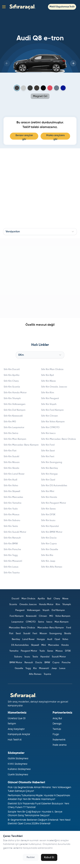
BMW (47, 662)
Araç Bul (57, 718)
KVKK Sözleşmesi (17, 764)
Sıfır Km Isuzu (48, 520)
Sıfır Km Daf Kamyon (14, 410)
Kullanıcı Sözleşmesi (19, 769)
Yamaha (13, 651)
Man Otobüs (28, 599)
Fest (35, 633)
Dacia (38, 662)
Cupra (55, 662)
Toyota (47, 674)
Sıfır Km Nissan (12, 462)
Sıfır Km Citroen (49, 416)
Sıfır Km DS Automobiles (54, 485)
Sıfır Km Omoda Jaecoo (54, 387)
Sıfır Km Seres (48, 509)
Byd (49, 599)
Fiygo (56, 734)
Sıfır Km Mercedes (13, 497)
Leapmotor (17, 622)
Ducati (15, 599)
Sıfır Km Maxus (11, 515)
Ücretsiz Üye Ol (16, 718)
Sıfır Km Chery (11, 381)
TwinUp (57, 729)
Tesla (35, 657)
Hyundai (45, 657)
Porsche (66, 662)
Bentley (16, 639)
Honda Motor (46, 604)
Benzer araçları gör (24, 137)
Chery (57, 599)
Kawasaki (31, 616)
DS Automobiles (20, 645)
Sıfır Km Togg (11, 555)
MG (51, 616)
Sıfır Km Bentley (49, 468)
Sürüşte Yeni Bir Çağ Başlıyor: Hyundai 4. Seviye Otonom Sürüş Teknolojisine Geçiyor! (35, 814)
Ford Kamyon (17, 616)
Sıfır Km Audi (10, 480)
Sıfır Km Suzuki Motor (15, 532)
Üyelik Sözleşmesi (18, 774)
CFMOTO (31, 622)
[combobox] (40, 231)
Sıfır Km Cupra (49, 544)
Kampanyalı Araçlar (19, 734)
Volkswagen (33, 610)
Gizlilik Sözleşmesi (18, 758)
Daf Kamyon (58, 610)
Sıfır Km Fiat (10, 451)
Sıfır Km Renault (12, 538)
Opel (57, 639)
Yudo (42, 651)
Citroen (43, 616)
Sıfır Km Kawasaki (13, 416)
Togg (28, 668)
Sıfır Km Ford (48, 445)
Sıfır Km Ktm (47, 393)
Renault (28, 662)
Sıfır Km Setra (11, 433)
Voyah (46, 610)
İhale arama (59, 745)
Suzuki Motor (59, 657)
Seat (18, 633)
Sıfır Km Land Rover (14, 474)
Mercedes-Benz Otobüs (22, 628)
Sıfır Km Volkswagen (14, 404)
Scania (13, 604)
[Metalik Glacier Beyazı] (23, 87)
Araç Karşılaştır (16, 729)
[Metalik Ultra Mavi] (63, 87)
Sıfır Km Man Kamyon (15, 439)
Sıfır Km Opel (48, 480)
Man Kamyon (62, 622)
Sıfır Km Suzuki (11, 456)
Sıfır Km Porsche (12, 549)
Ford (68, 628)
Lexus (62, 668)
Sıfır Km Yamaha (12, 503)
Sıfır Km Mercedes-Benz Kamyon (21, 445)
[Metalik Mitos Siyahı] (43, 87)
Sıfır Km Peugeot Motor (53, 503)
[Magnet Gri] (17, 88)
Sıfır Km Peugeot (50, 398)
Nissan (43, 633)
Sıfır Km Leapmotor (14, 427)
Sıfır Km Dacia (49, 538)
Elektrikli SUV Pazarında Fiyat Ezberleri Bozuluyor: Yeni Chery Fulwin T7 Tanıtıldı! (38, 805)
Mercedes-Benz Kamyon (50, 628)
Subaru (18, 657)
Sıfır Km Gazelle (49, 549)
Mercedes (53, 645)
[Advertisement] (40, 278)
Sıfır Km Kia (47, 555)
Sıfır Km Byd (47, 375)
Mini (43, 645)
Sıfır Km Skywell (12, 491)
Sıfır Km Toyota (12, 573)
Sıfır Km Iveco (48, 433)
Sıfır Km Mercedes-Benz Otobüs (58, 439)
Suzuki (26, 633)
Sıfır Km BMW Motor (51, 532)
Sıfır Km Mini (47, 491)
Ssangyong (55, 633)
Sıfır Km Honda (49, 497)
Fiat (11, 633)
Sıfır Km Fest (47, 456)
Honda (65, 645)
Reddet (31, 857)
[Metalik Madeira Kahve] (36, 87)
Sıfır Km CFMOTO (50, 427)
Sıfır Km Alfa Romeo (51, 567)
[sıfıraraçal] (21, 6)
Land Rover (28, 639)
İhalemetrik (59, 740)
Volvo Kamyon (62, 616)
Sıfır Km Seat (48, 451)
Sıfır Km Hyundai (50, 526)
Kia (35, 668)
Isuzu (27, 657)
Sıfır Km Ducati (12, 369)
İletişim (12, 723)
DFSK (68, 651)
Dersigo (57, 723)
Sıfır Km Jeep (48, 561)
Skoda (67, 633)
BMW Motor (16, 662)
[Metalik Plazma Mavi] (56, 87)
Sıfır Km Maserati (13, 561)
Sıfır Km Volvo (11, 485)
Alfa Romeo (35, 674)
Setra (41, 622)
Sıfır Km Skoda (11, 468)
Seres (50, 651)
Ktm (58, 604)
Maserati (44, 668)
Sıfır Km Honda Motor (15, 393)
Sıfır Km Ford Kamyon (52, 410)
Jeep (54, 668)
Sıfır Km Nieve (48, 381)
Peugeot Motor (29, 651)
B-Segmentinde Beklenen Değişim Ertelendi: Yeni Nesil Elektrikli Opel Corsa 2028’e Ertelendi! (39, 822)
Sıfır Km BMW (11, 544)
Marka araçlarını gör (55, 137)
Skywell (35, 645)
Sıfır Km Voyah (49, 404)
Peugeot (20, 610)
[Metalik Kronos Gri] (30, 87)
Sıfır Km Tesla (11, 526)
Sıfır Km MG (10, 422)
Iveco (49, 622)
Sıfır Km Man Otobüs (52, 369)
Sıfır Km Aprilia (11, 375)
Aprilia (41, 599)
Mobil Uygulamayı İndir (62, 7)
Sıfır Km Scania (12, 387)
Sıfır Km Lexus (11, 567)
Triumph (66, 604)
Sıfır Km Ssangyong (51, 462)
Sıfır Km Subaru (12, 520)
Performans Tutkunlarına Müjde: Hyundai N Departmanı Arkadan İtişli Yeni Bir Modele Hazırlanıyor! (39, 797)
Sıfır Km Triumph (12, 398)
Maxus (59, 651)
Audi (49, 639)
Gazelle (19, 668)
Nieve (65, 599)
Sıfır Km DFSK (48, 515)
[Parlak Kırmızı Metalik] (49, 87)
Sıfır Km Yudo (11, 509)
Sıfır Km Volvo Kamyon (53, 422)
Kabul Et (49, 857)
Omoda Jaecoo (28, 604)
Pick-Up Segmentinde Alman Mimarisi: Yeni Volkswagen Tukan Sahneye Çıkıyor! (39, 789)
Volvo (65, 639)
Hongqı (41, 639)
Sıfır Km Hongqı (49, 474)
